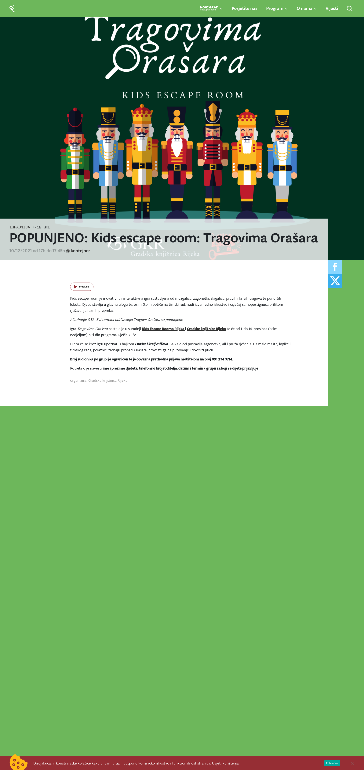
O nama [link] (304, 8)
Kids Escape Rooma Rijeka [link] (163, 328)
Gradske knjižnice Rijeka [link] (206, 328)
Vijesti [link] (332, 8)
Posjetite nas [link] (244, 8)
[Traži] (350, 8)
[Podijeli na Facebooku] (335, 267)
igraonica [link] (19, 227)
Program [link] (274, 8)
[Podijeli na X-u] (335, 281)
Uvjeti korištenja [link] (225, 763)
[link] (12, 8)
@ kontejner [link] (78, 250)
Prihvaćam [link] (332, 763)
